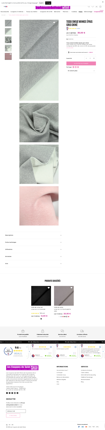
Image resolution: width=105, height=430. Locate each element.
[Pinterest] (78, 67)
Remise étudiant (85, 379)
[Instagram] (9, 393)
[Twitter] (76, 67)
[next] (100, 301)
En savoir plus (72, 71)
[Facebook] (73, 67)
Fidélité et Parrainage (87, 377)
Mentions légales (61, 379)
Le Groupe (59, 372)
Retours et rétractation (63, 377)
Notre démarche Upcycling (88, 375)
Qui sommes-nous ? (62, 370)
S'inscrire (13, 415)
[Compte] (96, 6)
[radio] (41, 319)
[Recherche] (88, 6)
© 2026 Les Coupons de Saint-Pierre (16, 427)
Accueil (4, 15)
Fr (4, 6)
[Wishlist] (92, 6)
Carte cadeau (85, 372)
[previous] (5, 301)
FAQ (58, 382)
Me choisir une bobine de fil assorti (81, 52)
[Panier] (100, 6)
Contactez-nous (61, 375)
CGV (58, 384)
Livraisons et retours (86, 370)
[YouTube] (15, 393)
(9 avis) (78, 28)
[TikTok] (17, 393)
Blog (82, 382)
